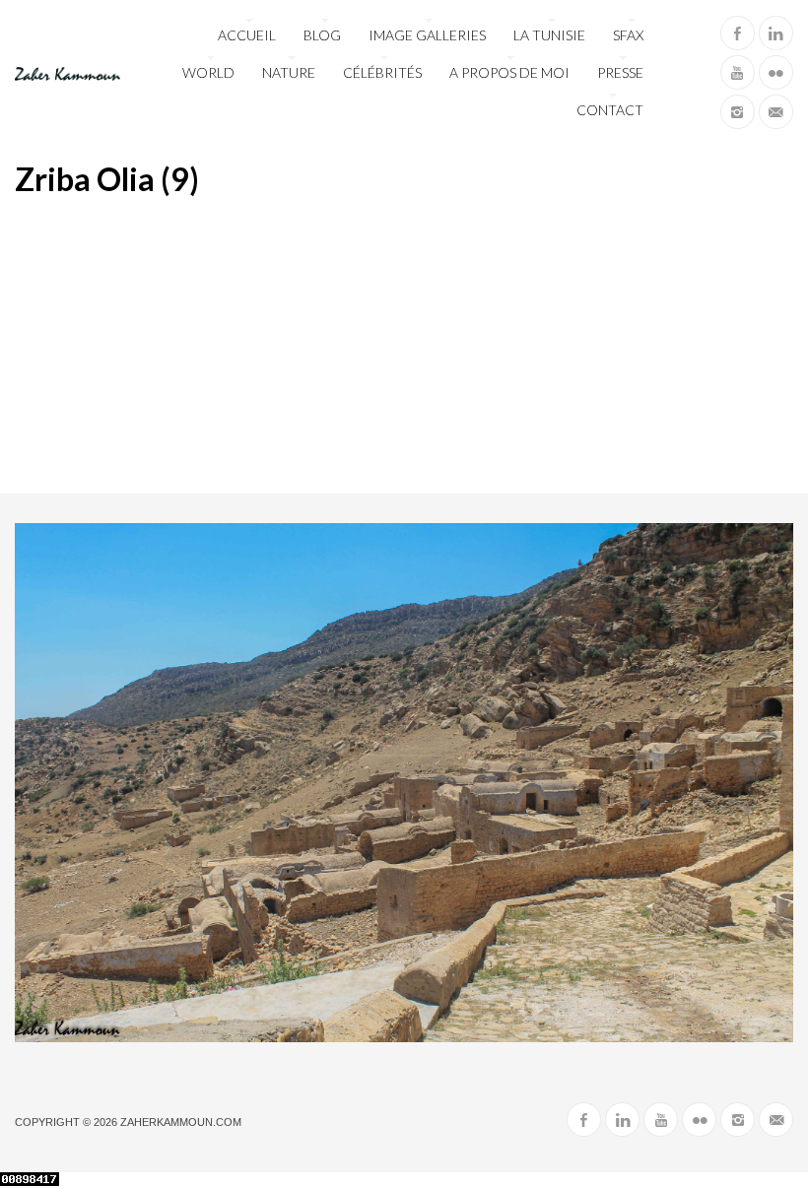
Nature (288, 72)
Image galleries (427, 35)
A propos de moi (509, 72)
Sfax (628, 35)
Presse (620, 72)
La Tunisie (549, 35)
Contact (609, 109)
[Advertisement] (404, 346)
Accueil (247, 35)
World (208, 72)
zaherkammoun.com (180, 1122)
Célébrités (382, 72)
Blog (322, 35)
